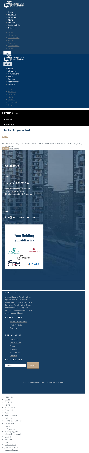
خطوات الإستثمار (11, 447)
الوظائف (8, 436)
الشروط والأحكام (11, 431)
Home (10, 32)
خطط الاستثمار (10, 444)
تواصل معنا (9, 439)
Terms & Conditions (13, 420)
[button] (7, 53)
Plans (10, 40)
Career (7, 399)
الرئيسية (8, 426)
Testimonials (13, 45)
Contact (11, 48)
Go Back (5, 148)
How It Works (13, 37)
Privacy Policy (11, 415)
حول (6, 442)
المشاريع (12, 428)
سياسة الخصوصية (11, 449)
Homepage (14, 148)
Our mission (10, 410)
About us (12, 34)
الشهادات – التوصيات (13, 434)
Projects (11, 42)
